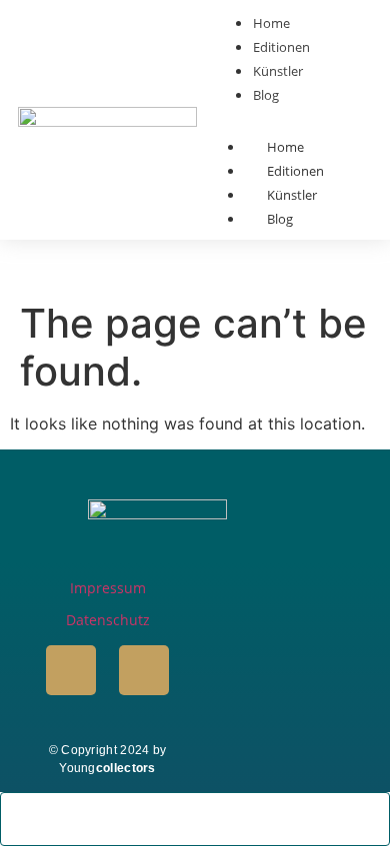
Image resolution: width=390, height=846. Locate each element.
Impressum (108, 587)
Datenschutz (108, 619)
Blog (280, 219)
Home (285, 147)
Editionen (295, 171)
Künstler (292, 195)
